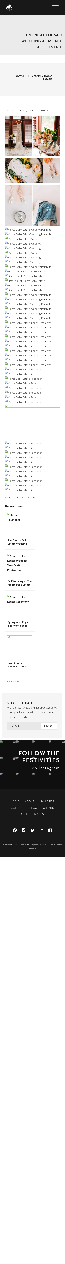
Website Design (46, 844)
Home (15, 801)
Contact (17, 808)
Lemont (21, 76)
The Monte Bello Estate (40, 110)
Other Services (32, 814)
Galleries (47, 801)
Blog (33, 808)
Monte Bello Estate (24, 497)
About (29, 801)
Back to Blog (14, 681)
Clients (48, 808)
